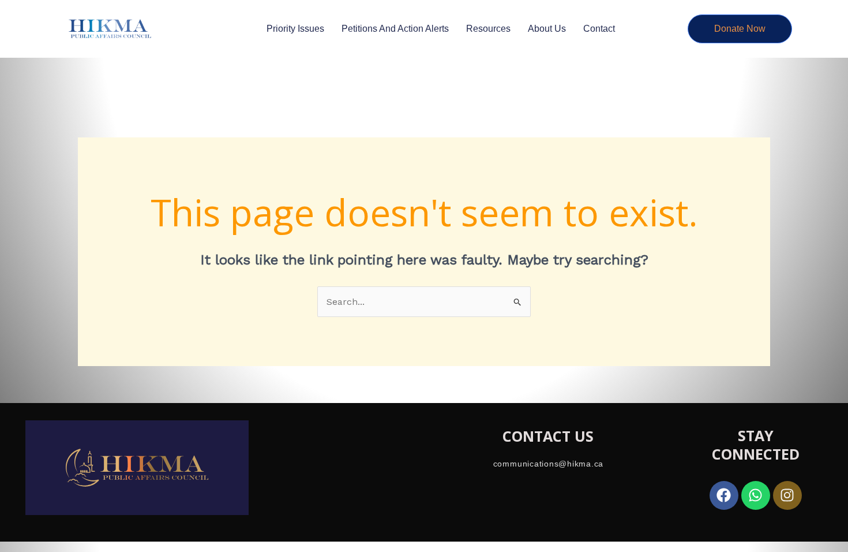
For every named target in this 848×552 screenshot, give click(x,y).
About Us (547, 28)
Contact (599, 28)
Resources (488, 28)
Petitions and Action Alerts (395, 28)
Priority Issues (295, 28)
